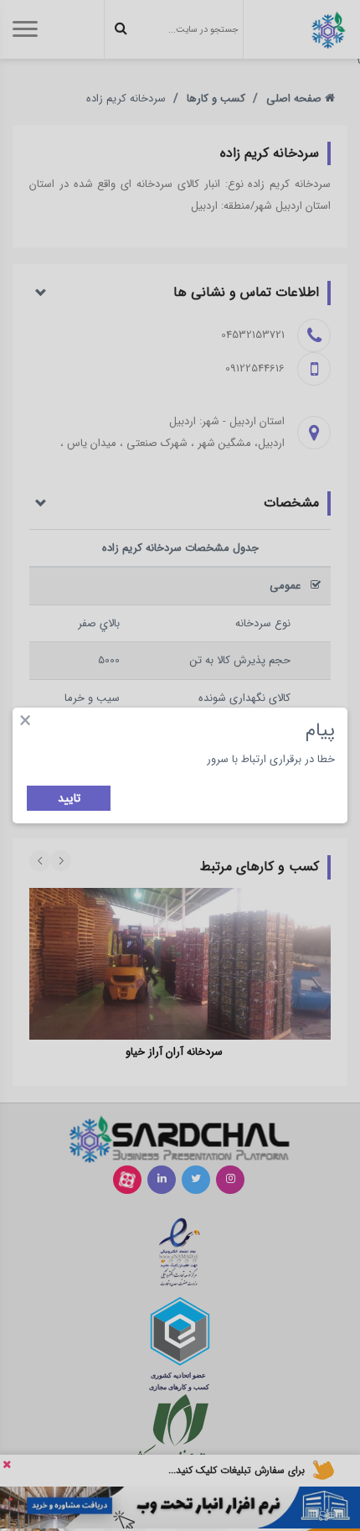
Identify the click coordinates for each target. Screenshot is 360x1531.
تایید (69, 798)
